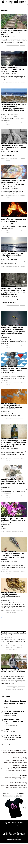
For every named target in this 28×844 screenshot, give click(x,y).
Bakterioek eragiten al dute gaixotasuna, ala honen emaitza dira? (13, 483)
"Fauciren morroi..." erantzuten (19, 749)
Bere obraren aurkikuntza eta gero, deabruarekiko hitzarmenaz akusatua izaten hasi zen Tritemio (13, 183)
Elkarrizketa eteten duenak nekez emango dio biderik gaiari (15, 703)
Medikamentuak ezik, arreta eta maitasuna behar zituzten (14, 369)
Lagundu (14, 828)
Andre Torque (10, 686)
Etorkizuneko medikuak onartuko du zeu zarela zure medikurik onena (12, 407)
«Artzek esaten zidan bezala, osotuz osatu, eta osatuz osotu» (13, 671)
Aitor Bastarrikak (22, 783)
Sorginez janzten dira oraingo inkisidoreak (12, 736)
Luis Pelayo (13, 687)
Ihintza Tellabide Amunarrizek (19, 767)
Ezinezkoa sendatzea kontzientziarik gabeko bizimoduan (10, 596)
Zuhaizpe (8, 47)
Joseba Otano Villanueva (10, 715)
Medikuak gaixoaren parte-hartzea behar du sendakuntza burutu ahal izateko (13, 69)
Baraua (8, 418)
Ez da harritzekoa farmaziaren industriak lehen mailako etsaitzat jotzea (13, 255)
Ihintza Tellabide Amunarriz (11, 725)
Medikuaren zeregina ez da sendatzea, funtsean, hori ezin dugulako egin (13, 520)
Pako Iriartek (23, 759)
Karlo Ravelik (23, 775)
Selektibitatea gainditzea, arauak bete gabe (14, 712)
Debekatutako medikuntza (13, 45)
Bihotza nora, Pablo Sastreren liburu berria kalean (13, 721)
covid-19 (20, 686)
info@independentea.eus (15, 839)
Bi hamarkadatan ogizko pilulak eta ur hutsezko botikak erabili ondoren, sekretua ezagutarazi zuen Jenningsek (14, 443)
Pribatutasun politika (7, 825)
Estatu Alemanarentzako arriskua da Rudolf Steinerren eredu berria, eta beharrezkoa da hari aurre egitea (13, 291)
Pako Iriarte (6, 707)
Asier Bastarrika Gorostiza (10, 739)
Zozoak (6, 729)
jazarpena (8, 647)
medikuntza (22, 45)
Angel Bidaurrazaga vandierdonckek (11, 750)
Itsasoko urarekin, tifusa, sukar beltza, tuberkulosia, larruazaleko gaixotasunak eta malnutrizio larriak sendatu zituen (14, 108)
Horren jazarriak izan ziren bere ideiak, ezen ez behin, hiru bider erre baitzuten (13, 220)
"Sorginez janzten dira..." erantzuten (18, 774)
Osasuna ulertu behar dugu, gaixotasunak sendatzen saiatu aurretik (13, 147)
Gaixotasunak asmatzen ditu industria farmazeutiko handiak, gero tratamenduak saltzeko (12, 556)
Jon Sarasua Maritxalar (9, 731)
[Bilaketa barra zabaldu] (27, 5)
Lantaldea (22, 825)
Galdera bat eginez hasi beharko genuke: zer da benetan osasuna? (14, 32)
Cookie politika (16, 825)
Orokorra (3, 45)
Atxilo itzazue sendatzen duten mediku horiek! (13, 634)
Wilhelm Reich (15, 689)
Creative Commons (12, 822)
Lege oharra (20, 822)
